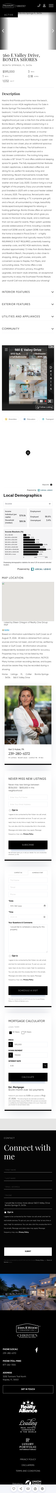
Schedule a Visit (37, 872)
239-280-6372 (39, 5)
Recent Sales (22, 758)
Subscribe (28, 845)
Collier (29, 674)
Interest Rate (14, 1061)
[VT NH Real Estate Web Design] (33, 1483)
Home (5, 674)
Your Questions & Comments (20, 922)
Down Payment (15, 1050)
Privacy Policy (28, 834)
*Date (10, 901)
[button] (4, 31)
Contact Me (33, 758)
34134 (7, 677)
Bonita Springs (42, 674)
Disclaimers (28, 1465)
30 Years (16, 1032)
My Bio (41, 758)
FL (22, 674)
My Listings (12, 758)
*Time (10, 912)
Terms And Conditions (28, 1471)
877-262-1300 (9, 1365)
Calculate (28, 1077)
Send (28, 1251)
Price (10, 1040)
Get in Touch (28, 1389)
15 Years (28, 1032)
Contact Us (18, 872)
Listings (14, 674)
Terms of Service (20, 1001)
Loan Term (13, 1027)
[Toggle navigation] (51, 5)
